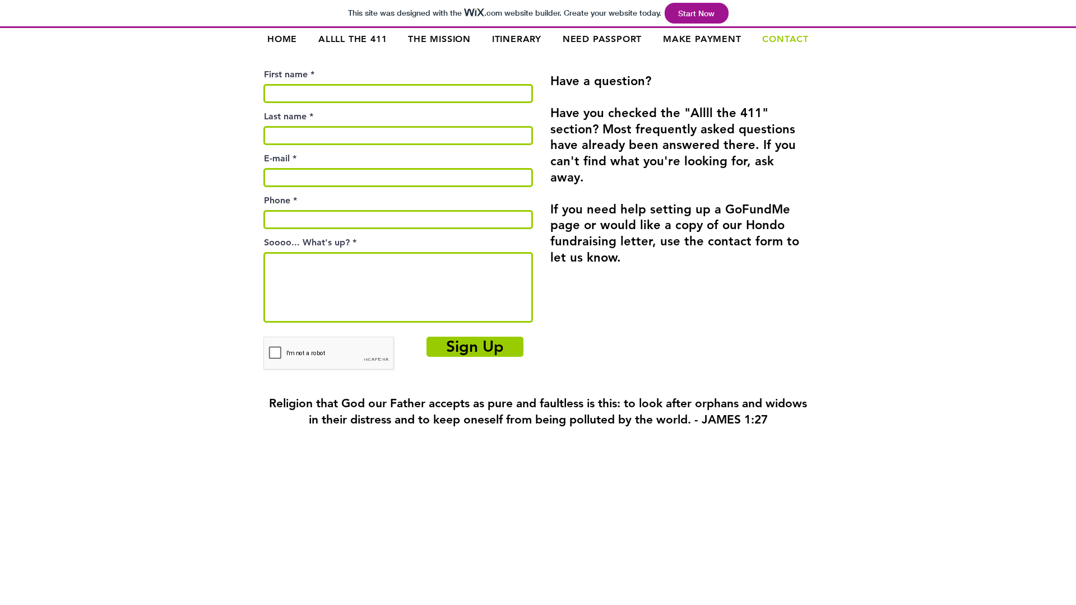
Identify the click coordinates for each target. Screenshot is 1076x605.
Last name (285, 116)
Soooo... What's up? (307, 242)
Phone (277, 200)
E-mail (277, 158)
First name (286, 74)
